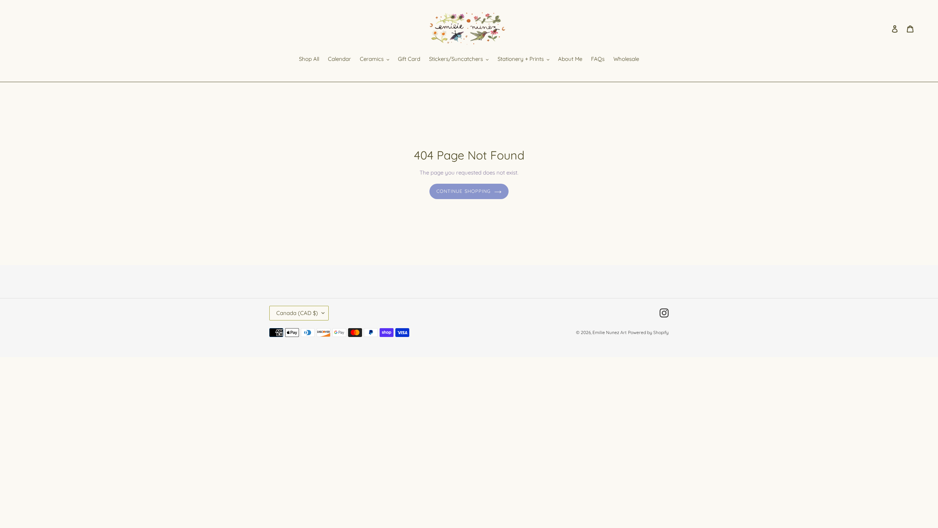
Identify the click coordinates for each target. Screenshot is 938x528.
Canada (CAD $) (297, 312)
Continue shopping (463, 191)
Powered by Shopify (648, 332)
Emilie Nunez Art (609, 332)
